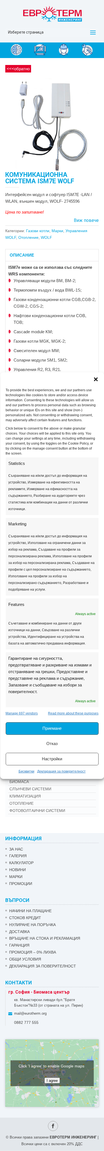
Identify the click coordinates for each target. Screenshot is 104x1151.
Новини (17, 869)
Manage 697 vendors (22, 713)
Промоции (20, 883)
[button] (95, 379)
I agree (52, 1080)
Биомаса (19, 781)
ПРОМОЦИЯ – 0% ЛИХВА (32, 952)
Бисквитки (26, 771)
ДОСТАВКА (19, 931)
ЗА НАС (16, 849)
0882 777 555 (26, 1022)
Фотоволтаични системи (37, 810)
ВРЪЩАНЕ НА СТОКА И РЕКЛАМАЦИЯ (44, 938)
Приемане (52, 728)
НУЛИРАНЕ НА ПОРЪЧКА (32, 924)
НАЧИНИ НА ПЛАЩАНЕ (30, 911)
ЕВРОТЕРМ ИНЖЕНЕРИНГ (73, 1137)
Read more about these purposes (73, 713)
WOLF (46, 237)
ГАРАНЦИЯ (19, 945)
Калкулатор (21, 863)
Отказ (52, 743)
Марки (57, 231)
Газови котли (37, 231)
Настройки (52, 758)
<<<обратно (18, 68)
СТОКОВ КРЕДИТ (25, 918)
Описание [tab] (22, 255)
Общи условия (25, 959)
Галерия (18, 856)
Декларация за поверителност (61, 771)
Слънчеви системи (30, 789)
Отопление (28, 237)
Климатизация (25, 796)
